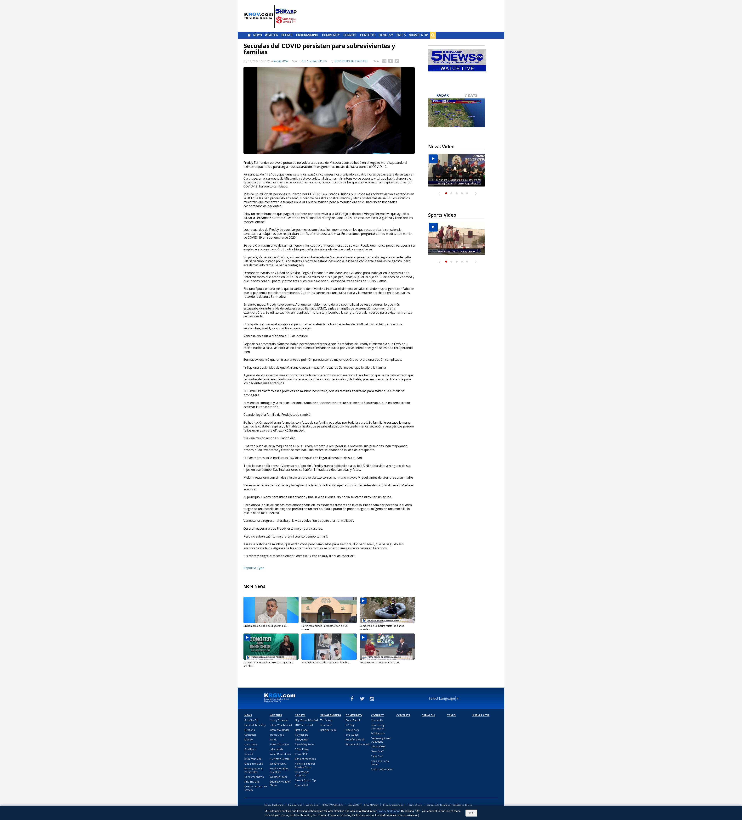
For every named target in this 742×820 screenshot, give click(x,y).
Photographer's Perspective (253, 770)
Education (250, 734)
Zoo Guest (352, 734)
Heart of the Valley (255, 725)
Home (249, 35)
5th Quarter (301, 739)
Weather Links (278, 763)
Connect (350, 35)
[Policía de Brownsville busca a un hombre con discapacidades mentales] (329, 646)
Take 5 (401, 35)
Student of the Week (358, 744)
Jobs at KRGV (378, 746)
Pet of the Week (355, 739)
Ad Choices (312, 804)
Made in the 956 (253, 763)
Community (331, 35)
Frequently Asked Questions (381, 739)
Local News (250, 744)
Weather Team (278, 776)
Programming (307, 35)
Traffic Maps (277, 734)
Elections (249, 730)
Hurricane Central (280, 759)
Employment (295, 804)
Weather (271, 35)
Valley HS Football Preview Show (305, 765)
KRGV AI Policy (371, 804)
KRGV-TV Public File (332, 804)
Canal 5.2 (386, 35)
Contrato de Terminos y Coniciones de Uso (449, 804)
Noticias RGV (280, 61)
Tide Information (279, 744)
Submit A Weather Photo (280, 783)
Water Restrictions (280, 754)
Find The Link (252, 781)
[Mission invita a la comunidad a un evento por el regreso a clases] (387, 646)
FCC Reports (378, 733)
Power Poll (301, 754)
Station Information (382, 769)
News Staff (377, 751)
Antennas (326, 725)
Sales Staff (377, 756)
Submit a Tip (418, 35)
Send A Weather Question (279, 770)
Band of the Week (305, 759)
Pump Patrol (353, 720)
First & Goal (301, 730)
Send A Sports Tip (305, 780)
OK (471, 813)
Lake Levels (276, 749)
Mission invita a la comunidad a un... (380, 662)
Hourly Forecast (279, 720)
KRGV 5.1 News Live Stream (255, 788)
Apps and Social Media (380, 762)
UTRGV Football (304, 725)
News (257, 35)
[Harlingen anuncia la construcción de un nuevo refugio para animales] (329, 610)
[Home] (271, 16)
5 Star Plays (301, 749)
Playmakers (301, 734)
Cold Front (250, 749)
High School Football (306, 720)
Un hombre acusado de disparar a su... (265, 626)
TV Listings (326, 720)
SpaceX (248, 754)
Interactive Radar (279, 730)
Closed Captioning (274, 804)
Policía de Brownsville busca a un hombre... (326, 662)
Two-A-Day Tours (305, 744)
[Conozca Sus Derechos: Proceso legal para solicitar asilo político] (271, 646)
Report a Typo (253, 568)
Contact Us (377, 720)
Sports (287, 35)
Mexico (248, 739)
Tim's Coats (352, 730)
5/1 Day (350, 725)
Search (433, 35)
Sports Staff (302, 785)
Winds (273, 739)
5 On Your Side (253, 759)
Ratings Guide (328, 730)
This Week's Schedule (302, 773)
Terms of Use (414, 804)
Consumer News (254, 776)
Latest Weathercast (281, 725)
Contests (367, 35)
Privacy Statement (393, 804)
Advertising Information (378, 726)
